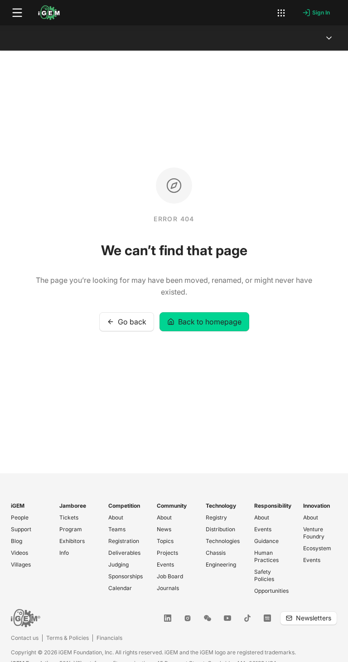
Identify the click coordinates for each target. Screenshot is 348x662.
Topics (165, 541)
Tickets (68, 517)
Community (172, 505)
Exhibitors (72, 541)
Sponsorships (125, 576)
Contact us (25, 637)
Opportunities (271, 590)
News (164, 529)
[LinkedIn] (167, 618)
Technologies (223, 541)
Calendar (120, 588)
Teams (117, 529)
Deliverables (124, 552)
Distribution (220, 529)
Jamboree (72, 505)
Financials (109, 637)
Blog (16, 541)
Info (64, 552)
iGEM (17, 505)
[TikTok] (247, 618)
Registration (123, 541)
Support (21, 529)
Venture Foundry (313, 533)
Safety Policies (264, 575)
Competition (124, 505)
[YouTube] (227, 618)
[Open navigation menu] (17, 13)
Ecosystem (317, 548)
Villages (21, 564)
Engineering (221, 564)
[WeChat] (207, 618)
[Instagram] (187, 618)
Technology (221, 505)
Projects (167, 552)
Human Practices (266, 556)
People (20, 517)
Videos (19, 552)
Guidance (266, 541)
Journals (168, 588)
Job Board (170, 576)
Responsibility (272, 505)
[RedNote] (267, 618)
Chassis (216, 552)
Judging (118, 564)
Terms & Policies (67, 637)
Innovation (316, 505)
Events (165, 564)
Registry (216, 517)
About (115, 517)
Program (70, 529)
